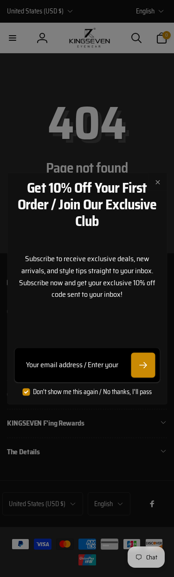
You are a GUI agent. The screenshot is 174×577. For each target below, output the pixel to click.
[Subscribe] (143, 364)
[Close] (157, 182)
